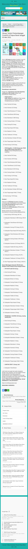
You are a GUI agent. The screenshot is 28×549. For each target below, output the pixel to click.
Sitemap (15, 1)
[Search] (21, 8)
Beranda (4, 24)
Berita (9, 24)
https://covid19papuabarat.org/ (9, 383)
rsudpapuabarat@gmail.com (10, 539)
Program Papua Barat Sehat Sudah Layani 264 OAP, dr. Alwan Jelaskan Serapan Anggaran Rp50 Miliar (13, 439)
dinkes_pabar (7, 523)
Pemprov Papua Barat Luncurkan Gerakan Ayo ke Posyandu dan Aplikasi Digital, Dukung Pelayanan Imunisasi (13, 459)
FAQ (12, 1)
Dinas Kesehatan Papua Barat (10, 528)
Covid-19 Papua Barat (17, 24)
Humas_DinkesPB (8, 526)
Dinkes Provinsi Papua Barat (10, 514)
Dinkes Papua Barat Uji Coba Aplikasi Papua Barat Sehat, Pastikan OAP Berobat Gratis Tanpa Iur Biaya (13, 446)
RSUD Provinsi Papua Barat (10, 532)
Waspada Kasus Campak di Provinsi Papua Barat (13, 486)
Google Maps (5, 511)
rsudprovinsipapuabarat (9, 540)
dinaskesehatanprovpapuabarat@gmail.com (13, 522)
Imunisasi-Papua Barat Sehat (10, 524)
